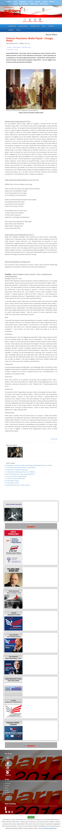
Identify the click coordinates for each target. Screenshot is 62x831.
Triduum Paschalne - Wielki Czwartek (16, 476)
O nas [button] (18, 30)
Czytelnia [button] (51, 26)
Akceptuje (31, 817)
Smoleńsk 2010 (34, 26)
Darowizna (7, 796)
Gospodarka (22, 1)
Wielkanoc (9, 47)
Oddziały (7, 792)
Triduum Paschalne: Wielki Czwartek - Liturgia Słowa (20, 467)
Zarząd (6, 790)
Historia (44, 1)
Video (43, 26)
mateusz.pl (54, 439)
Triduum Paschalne (17, 47)
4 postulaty (8, 783)
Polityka (8, 1)
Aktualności (12, 26)
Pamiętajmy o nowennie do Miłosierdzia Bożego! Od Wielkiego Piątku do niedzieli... (29, 465)
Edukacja (38, 1)
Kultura (30, 1)
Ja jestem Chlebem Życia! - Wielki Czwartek (18, 485)
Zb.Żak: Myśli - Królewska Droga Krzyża (17, 470)
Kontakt (7, 799)
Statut (6, 788)
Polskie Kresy (34, 4)
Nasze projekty (23, 26)
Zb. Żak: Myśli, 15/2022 (12, 483)
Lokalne (15, 4)
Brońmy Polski (24, 4)
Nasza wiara (44, 4)
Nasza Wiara (51, 34)
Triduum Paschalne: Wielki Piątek (15, 478)
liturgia (16, 49)
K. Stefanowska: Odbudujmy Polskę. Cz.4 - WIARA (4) (20, 472)
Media (15, 1)
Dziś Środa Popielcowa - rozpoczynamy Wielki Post (20, 474)
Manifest (7, 785)
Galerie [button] (11, 30)
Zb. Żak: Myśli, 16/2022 (12, 480)
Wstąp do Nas (8, 794)
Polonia (51, 1)
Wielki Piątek (24, 47)
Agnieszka (27, 43)
